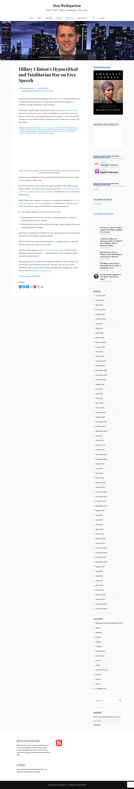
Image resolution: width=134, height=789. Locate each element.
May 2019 (99, 352)
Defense (27, 91)
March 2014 (100, 590)
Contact (102, 18)
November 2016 (101, 459)
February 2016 (101, 482)
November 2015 (101, 496)
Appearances (82, 18)
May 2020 (99, 328)
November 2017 (101, 422)
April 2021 (99, 305)
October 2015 (101, 501)
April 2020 (99, 333)
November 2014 (101, 552)
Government (100, 656)
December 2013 (101, 604)
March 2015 (100, 534)
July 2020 (99, 323)
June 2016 (99, 468)
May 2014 (99, 581)
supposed (42, 250)
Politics (49, 91)
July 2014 (99, 571)
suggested (60, 98)
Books (98, 628)
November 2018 (101, 375)
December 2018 (101, 370)
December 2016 (101, 454)
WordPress (61, 785)
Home (31, 18)
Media (98, 665)
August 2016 (100, 464)
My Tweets (97, 204)
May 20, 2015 (44, 88)
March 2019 (100, 356)
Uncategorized (101, 688)
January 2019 (100, 365)
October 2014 (101, 557)
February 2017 (101, 445)
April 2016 (99, 473)
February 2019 (101, 361)
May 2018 (99, 398)
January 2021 (100, 314)
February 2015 (101, 538)
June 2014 (99, 576)
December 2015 (101, 492)
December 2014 (101, 548)
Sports (98, 684)
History (98, 660)
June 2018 (99, 394)
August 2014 (100, 566)
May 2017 (99, 436)
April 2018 (99, 403)
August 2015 (100, 510)
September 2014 (101, 562)
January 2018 (100, 417)
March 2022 (100, 300)
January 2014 (100, 599)
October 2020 (101, 319)
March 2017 (100, 440)
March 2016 (100, 478)
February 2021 (101, 309)
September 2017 (101, 431)
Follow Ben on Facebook (103, 213)
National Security (38, 91)
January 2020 (100, 347)
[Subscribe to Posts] (59, 745)
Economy (99, 646)
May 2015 (99, 524)
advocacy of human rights (55, 250)
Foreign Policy (101, 651)
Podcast (59, 18)
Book (39, 18)
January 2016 (100, 487)
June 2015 (99, 520)
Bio (94, 18)
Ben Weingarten (67, 5)
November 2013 (101, 608)
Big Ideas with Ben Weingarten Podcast (109, 623)
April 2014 (99, 585)
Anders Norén (81, 785)
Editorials (48, 18)
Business (99, 632)
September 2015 (101, 506)
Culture (98, 637)
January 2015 (100, 543)
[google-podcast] (106, 167)
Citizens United (71, 110)
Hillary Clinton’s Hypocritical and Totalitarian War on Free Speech (48, 74)
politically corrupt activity (41, 270)
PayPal (95, 189)
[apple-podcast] (106, 174)
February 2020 (101, 342)
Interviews (69, 18)
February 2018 (101, 412)
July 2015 (99, 515)
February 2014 (101, 594)
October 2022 (101, 295)
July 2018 (99, 389)
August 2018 (100, 384)
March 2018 (100, 408)
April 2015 (99, 529)
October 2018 (101, 380)
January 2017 (100, 450)
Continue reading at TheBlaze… (30, 276)
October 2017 (101, 426)
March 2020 (100, 338)
